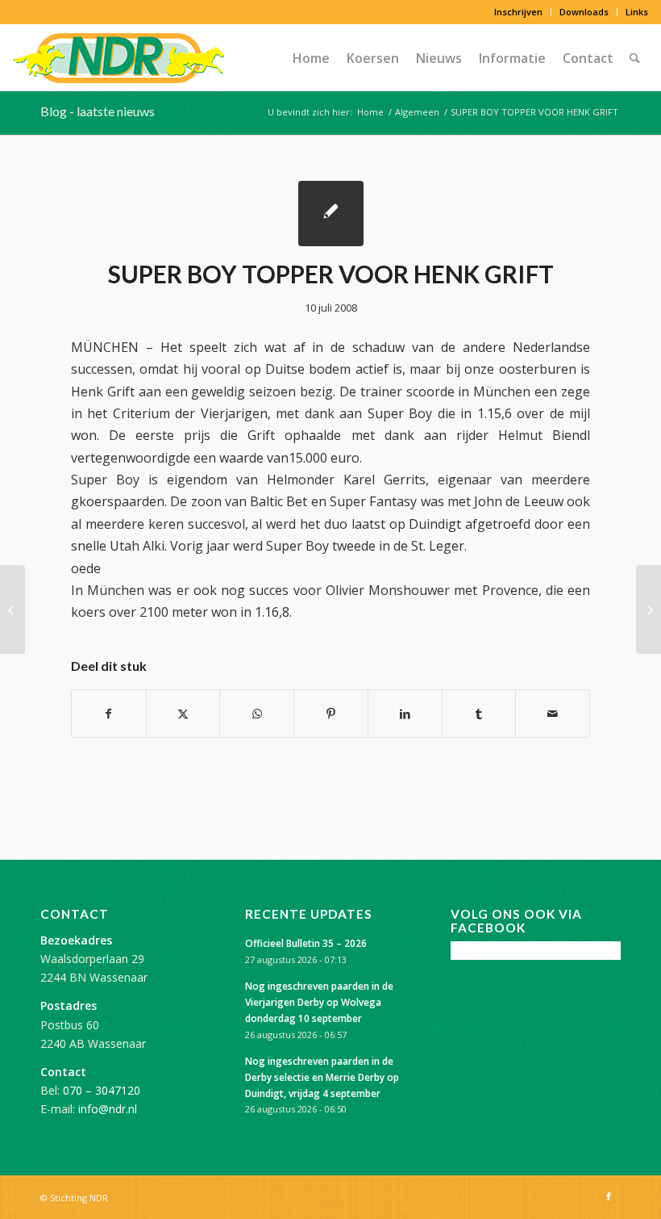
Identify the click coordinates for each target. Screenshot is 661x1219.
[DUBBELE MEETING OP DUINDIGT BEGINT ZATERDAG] (12, 609)
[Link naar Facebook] (609, 1196)
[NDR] (118, 58)
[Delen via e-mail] (552, 713)
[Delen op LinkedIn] (405, 713)
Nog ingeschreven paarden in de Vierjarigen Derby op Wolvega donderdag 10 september (319, 1001)
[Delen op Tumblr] (479, 713)
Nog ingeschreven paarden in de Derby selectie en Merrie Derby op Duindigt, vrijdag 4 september (322, 1077)
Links (637, 12)
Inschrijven (518, 12)
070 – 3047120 (101, 1090)
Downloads (584, 12)
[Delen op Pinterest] (331, 713)
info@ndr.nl (107, 1108)
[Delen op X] (183, 713)
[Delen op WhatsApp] (256, 713)
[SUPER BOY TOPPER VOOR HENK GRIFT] (331, 213)
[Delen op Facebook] (109, 713)
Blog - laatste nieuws (97, 111)
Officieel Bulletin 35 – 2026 (306, 942)
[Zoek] (635, 58)
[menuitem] (518, 12)
